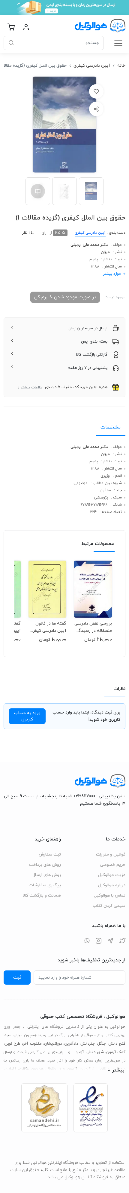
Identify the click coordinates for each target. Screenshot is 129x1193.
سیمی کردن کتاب (109, 906)
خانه (121, 65)
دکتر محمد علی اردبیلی (89, 245)
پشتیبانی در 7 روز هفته (87, 368)
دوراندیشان (53, 1043)
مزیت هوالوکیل (111, 875)
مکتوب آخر (32, 1043)
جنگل (102, 1043)
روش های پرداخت (45, 865)
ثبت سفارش (50, 854)
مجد (7, 1035)
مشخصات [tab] (110, 427)
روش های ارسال (46, 875)
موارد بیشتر (112, 273)
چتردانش (87, 1043)
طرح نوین (12, 1043)
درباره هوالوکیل (111, 885)
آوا (82, 1052)
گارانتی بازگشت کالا (91, 354)
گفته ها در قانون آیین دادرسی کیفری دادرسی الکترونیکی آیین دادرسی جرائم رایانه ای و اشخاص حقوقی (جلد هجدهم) (47, 627)
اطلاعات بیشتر (32, 387)
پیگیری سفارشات (45, 885)
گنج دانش (116, 1043)
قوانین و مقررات (110, 854)
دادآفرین (71, 1043)
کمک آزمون (115, 1052)
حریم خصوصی (112, 865)
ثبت (17, 977)
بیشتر (118, 1070)
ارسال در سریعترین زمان (87, 328)
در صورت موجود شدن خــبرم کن (65, 297)
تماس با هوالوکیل (109, 895)
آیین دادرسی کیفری (92, 65)
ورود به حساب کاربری (27, 716)
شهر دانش (95, 1052)
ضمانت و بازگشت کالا (41, 895)
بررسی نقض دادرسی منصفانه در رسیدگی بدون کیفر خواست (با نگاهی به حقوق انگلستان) (93, 627)
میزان (105, 252)
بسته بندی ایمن (94, 341)
